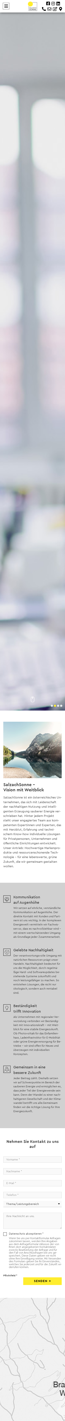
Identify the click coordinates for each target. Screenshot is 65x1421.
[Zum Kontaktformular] (55, 9)
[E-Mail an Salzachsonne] (49, 9)
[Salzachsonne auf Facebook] (48, 4)
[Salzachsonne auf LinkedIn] (58, 4)
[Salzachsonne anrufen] (44, 9)
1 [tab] (51, 705)
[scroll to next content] (32, 699)
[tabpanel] (32, 355)
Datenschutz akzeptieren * (26, 1233)
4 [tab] (60, 705)
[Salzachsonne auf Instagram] (53, 4)
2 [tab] (54, 705)
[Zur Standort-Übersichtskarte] (60, 9)
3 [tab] (57, 705)
